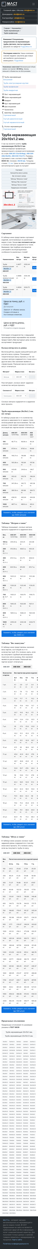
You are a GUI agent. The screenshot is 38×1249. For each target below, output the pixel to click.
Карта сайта (17, 1240)
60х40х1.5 (19, 1131)
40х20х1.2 (12, 1088)
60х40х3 (5, 1134)
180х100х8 (33, 1195)
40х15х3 (5, 1085)
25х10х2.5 (5, 1050)
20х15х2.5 (12, 1047)
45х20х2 (5, 1105)
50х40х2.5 (5, 1123)
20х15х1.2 (25, 1044)
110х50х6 (32, 1169)
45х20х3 (18, 1105)
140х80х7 (25, 1184)
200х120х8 (5, 1213)
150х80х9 (18, 1190)
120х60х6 (5, 1178)
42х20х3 (18, 1099)
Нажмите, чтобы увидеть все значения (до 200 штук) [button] (19, 825)
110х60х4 (11, 1172)
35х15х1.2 (19, 1067)
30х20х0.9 (19, 1062)
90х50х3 (25, 1207)
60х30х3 (25, 1129)
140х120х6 (5, 1187)
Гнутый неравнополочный (13, 122)
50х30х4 (11, 1117)
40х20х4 (18, 1091)
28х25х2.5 (26, 1204)
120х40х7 (18, 1175)
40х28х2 (5, 1207)
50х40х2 (32, 1120)
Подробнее (18, 61)
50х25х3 (25, 1111)
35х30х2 (18, 1082)
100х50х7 (5, 1163)
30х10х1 (25, 1053)
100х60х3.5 (19, 1163)
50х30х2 (18, 1114)
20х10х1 (25, 1041)
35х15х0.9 (5, 1067)
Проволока (8, 109)
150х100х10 (26, 1193)
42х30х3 (18, 1102)
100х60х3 (12, 1163)
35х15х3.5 (19, 1070)
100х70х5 (5, 1166)
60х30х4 (5, 1131)
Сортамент (19, 170)
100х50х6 (32, 1160)
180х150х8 (26, 1198)
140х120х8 (19, 1187)
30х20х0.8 (12, 1062)
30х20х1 (25, 1062)
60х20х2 (32, 1123)
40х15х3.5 (12, 1085)
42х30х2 (5, 1102)
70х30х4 (11, 1137)
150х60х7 (5, 1210)
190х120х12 (26, 1210)
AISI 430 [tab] (27, 667)
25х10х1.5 (25, 1047)
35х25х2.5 (33, 1076)
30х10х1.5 (32, 1053)
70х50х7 (18, 1207)
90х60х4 (32, 1155)
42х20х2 (5, 1099)
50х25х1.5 (5, 1111)
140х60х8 (5, 1184)
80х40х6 (32, 1146)
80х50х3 (11, 1149)
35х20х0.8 (26, 1070)
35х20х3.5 (12, 1076)
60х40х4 (18, 1134)
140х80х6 (18, 1184)
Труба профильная (10, 87)
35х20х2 (25, 1073)
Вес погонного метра (19, 176)
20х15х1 (19, 1044)
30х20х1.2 (33, 1062)
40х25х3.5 (19, 1094)
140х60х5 (18, 1181)
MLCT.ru (6, 1220)
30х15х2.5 (33, 1059)
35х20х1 (5, 1073)
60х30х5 (11, 1131)
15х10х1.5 (11, 1041)
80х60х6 (18, 1152)
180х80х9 (12, 1195)
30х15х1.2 (12, 1059)
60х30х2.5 (19, 1129)
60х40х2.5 (33, 1131)
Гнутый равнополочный (12, 119)
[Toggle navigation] (33, 4)
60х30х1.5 (5, 1129)
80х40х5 (25, 1146)
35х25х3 (5, 1079)
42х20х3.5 (26, 1099)
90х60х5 (5, 1158)
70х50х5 (18, 1143)
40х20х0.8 (26, 1085)
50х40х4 (25, 1123)
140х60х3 (32, 1207)
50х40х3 (11, 1123)
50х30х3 (32, 1114)
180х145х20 (19, 1210)
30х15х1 (5, 1059)
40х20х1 (5, 1088)
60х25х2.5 (5, 1126)
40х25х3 (11, 1094)
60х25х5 (32, 1126)
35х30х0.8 (19, 1079)
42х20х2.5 (12, 1099)
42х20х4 (32, 1099)
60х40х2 (25, 1131)
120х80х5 (25, 1178)
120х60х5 (32, 1175)
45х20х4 (32, 1105)
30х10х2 (5, 1056)
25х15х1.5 (5, 1053)
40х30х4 (32, 1097)
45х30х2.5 (12, 1108)
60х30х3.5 (33, 1129)
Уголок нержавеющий (13, 126)
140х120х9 (26, 1187)
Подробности (26, 47)
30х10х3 (18, 1056)
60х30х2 (11, 1129)
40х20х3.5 (12, 1091)
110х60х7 (32, 1172)
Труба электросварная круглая (15, 83)
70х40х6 (25, 1140)
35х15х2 (32, 1067)
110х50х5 (25, 1169)
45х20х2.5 (12, 1105)
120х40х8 (25, 1175)
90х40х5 (11, 1155)
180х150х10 (5, 1201)
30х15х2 (25, 1059)
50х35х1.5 (19, 1117)
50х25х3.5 (33, 1111)
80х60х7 (25, 1152)
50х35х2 (25, 1117)
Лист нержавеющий (12, 94)
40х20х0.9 (33, 1085)
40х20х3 (5, 1091)
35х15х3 (12, 1070)
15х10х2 (19, 1041)
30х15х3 (5, 1062)
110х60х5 (18, 1172)
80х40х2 (32, 1143)
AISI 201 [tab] (6, 667)
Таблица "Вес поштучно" (19, 182)
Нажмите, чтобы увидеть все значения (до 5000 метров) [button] (19, 513)
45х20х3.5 (26, 1105)
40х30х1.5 (33, 1094)
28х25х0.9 (26, 1201)
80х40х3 (5, 1146)
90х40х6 (18, 1155)
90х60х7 (18, 1158)
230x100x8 (12, 1213)
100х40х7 (11, 1160)
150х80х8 (12, 1190)
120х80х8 (12, 1181)
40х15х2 (25, 1082)
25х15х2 (12, 1053)
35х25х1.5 (19, 1076)
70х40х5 (18, 1140)
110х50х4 (18, 1169)
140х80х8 (32, 1184)
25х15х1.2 (32, 1050)
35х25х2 (25, 1076)
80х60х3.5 (33, 1149)
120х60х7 (11, 1178)
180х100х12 (19, 1198)
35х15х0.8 (33, 1065)
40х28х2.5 (12, 1207)
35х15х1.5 (25, 1067)
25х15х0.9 (19, 1050)
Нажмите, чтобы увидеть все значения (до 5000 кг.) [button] (19, 633)
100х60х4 (25, 1163)
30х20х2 (11, 1065)
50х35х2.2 (33, 1117)
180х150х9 (33, 1198)
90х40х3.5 (33, 1152)
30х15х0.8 (26, 1056)
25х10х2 (32, 1047)
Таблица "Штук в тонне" (19, 185)
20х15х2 (5, 1047)
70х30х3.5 (5, 1137)
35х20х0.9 (33, 1070)
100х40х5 (32, 1158)
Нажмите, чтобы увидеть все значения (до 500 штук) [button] (19, 1009)
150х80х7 (5, 1190)
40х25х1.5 (26, 1091)
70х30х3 (32, 1134)
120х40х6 (12, 1175)
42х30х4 (32, 1102)
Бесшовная (7, 80)
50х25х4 (5, 1114)
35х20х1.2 (12, 1073)
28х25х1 (32, 1201)
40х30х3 (18, 1097)
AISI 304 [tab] (16, 667)
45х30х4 (32, 1108)
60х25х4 (25, 1126)
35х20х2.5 (33, 1073)
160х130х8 (12, 1210)
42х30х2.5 (12, 1102)
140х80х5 (12, 1184)
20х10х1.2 (32, 1041)
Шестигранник (10, 106)
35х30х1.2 (5, 1082)
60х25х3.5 (19, 1126)
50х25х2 (11, 1111)
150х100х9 (19, 1193)
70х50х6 (25, 1143)
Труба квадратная (10, 90)
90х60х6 (11, 1158)
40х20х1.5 (19, 1088)
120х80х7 (5, 1181)
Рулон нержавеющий (12, 97)
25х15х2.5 (19, 1053)
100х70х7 (18, 1166)
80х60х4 (5, 1152)
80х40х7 (5, 1149)
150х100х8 (12, 1193)
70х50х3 (32, 1140)
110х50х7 (4, 1172)
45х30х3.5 (26, 1108)
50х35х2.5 (5, 1120)
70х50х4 (11, 1143)
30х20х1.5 (5, 1065)
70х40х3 (32, 1137)
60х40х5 (25, 1134)
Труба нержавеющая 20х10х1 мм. (19, 1032)
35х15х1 (12, 1067)
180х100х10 (12, 1198)
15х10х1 (5, 1041)
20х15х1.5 (32, 1044)
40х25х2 (32, 1091)
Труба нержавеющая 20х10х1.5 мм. (19, 1036)
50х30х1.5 (12, 1114)
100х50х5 (25, 1160)
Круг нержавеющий (12, 103)
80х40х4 (18, 1146)
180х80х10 (19, 1195)
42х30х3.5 (26, 1102)
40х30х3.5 (26, 1097)
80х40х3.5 (12, 1146)
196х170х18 (33, 1210)
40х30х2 (5, 1097)
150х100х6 (33, 1190)
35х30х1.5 (12, 1082)
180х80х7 (32, 1193)
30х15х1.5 (19, 1059)
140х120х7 (12, 1187)
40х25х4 (25, 1094)
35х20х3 (5, 1076)
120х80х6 (32, 1178)
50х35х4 (25, 1120)
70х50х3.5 (5, 1143)
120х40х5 (5, 1175)
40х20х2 (25, 1088)
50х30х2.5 (26, 1114)
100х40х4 (25, 1158)
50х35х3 (11, 1120)
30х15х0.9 (33, 1056)
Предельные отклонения (19, 188)
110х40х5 (32, 1166)
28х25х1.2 (5, 1204)
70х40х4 (11, 1140)
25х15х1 (25, 1050)
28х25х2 (18, 1204)
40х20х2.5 (33, 1088)
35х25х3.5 (12, 1079)
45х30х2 (5, 1108)
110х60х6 (25, 1172)
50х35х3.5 (19, 1120)
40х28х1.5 (33, 1204)
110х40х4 (25, 1166)
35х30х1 (32, 1079)
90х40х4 (5, 1155)
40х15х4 (18, 1085)
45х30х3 (18, 1108)
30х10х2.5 (12, 1056)
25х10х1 (19, 1047)
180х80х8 (5, 1195)
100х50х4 (18, 1160)
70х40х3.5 (5, 1140)
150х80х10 (26, 1190)
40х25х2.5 (5, 1094)
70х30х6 (25, 1137)
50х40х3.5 (19, 1123)
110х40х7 (11, 1169)
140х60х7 (32, 1181)
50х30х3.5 (5, 1117)
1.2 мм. (10, 163)
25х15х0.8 (12, 1050)
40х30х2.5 (12, 1097)
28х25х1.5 (12, 1204)
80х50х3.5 (19, 1149)
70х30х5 (18, 1137)
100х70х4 (32, 1163)
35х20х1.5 (19, 1073)
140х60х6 (25, 1181)
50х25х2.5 (19, 1111)
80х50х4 (25, 1149)
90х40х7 (25, 1155)
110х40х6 (4, 1169)
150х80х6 (32, 1187)
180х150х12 (12, 1201)
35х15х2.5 (5, 1070)
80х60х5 (11, 1152)
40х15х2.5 (33, 1082)
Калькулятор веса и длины (19, 173)
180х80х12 (26, 1195)
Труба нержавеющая (12, 77)
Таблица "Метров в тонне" (19, 179)
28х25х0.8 (19, 1201)
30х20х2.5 (19, 1065)
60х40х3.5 (12, 1134)
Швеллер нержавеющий (14, 113)
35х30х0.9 (26, 1079)
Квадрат (7, 100)
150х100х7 (5, 1193)
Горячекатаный (9, 115)
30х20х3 (25, 1065)
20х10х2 (12, 1044)
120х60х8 (18, 1178)
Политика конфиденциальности (16, 1244)
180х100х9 (5, 1198)
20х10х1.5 (5, 1044)
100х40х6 (5, 1160)
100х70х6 (11, 1166)
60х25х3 (11, 1126)
